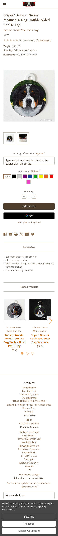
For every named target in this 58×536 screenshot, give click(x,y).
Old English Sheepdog (29, 449)
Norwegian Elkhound (29, 445)
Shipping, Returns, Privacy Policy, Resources (29, 404)
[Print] (16, 234)
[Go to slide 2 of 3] (27, 353)
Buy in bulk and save (26, 54)
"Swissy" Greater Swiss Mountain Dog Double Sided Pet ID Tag (14, 340)
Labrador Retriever (29, 463)
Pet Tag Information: (29, 153)
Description (29, 247)
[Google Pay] (29, 215)
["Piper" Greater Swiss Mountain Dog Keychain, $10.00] (40, 310)
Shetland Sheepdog (29, 432)
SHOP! (29, 420)
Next (50, 321)
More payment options (29, 222)
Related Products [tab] (29, 286)
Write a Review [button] (43, 40)
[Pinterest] (32, 234)
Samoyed (29, 459)
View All (29, 466)
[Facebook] (5, 234)
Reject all (29, 523)
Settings (29, 516)
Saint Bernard (29, 435)
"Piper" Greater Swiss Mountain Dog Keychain (40, 338)
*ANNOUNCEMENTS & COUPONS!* (29, 401)
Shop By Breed (29, 398)
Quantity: (29, 191)
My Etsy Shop (29, 391)
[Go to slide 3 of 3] (32, 353)
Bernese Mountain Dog (29, 439)
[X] (21, 234)
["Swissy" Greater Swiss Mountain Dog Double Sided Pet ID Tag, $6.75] (14, 310)
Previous (4, 321)
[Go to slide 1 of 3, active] (22, 353)
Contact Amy (29, 408)
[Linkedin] (27, 234)
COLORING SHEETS (29, 423)
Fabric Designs (29, 387)
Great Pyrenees (29, 456)
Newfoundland (29, 442)
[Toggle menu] (4, 4)
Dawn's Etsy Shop (29, 394)
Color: (29, 171)
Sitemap (29, 411)
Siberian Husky (29, 452)
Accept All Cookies (29, 531)
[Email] (10, 234)
